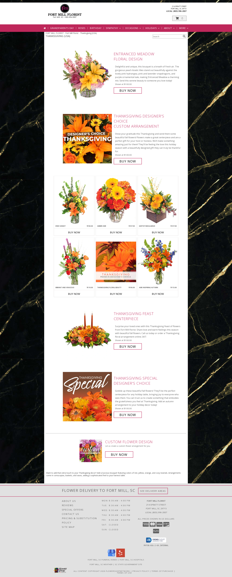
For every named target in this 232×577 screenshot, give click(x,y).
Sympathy (112, 28)
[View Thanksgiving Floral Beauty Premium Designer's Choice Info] (116, 261)
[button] (179, 18)
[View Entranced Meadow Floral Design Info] (87, 72)
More (182, 28)
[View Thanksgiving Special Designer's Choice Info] (87, 396)
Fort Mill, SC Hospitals (132, 560)
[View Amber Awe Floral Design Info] (116, 200)
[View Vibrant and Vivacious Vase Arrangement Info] (74, 261)
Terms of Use (124, 573)
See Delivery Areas (153, 490)
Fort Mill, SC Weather (101, 564)
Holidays (151, 28)
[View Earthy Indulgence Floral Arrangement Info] (158, 200)
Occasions (131, 28)
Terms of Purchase (162, 571)
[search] (184, 36)
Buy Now (127, 90)
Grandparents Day (62, 28)
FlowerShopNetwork (118, 571)
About (168, 28)
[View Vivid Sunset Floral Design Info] (74, 200)
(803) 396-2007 (179, 11)
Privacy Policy (141, 571)
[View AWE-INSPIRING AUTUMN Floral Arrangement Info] (158, 261)
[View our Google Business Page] (111, 556)
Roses (81, 28)
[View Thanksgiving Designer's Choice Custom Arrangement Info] (87, 138)
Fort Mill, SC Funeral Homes (102, 560)
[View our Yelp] (120, 556)
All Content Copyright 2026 (89, 571)
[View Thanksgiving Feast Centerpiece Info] (87, 330)
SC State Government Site (128, 564)
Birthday (95, 28)
